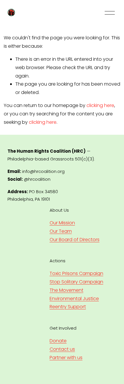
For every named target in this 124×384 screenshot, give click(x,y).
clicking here (100, 105)
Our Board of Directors (74, 239)
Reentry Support (68, 306)
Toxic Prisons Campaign (76, 273)
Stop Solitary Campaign (76, 281)
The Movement (66, 290)
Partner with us (66, 357)
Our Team (61, 231)
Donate (58, 340)
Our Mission (62, 222)
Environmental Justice (74, 298)
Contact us (62, 349)
